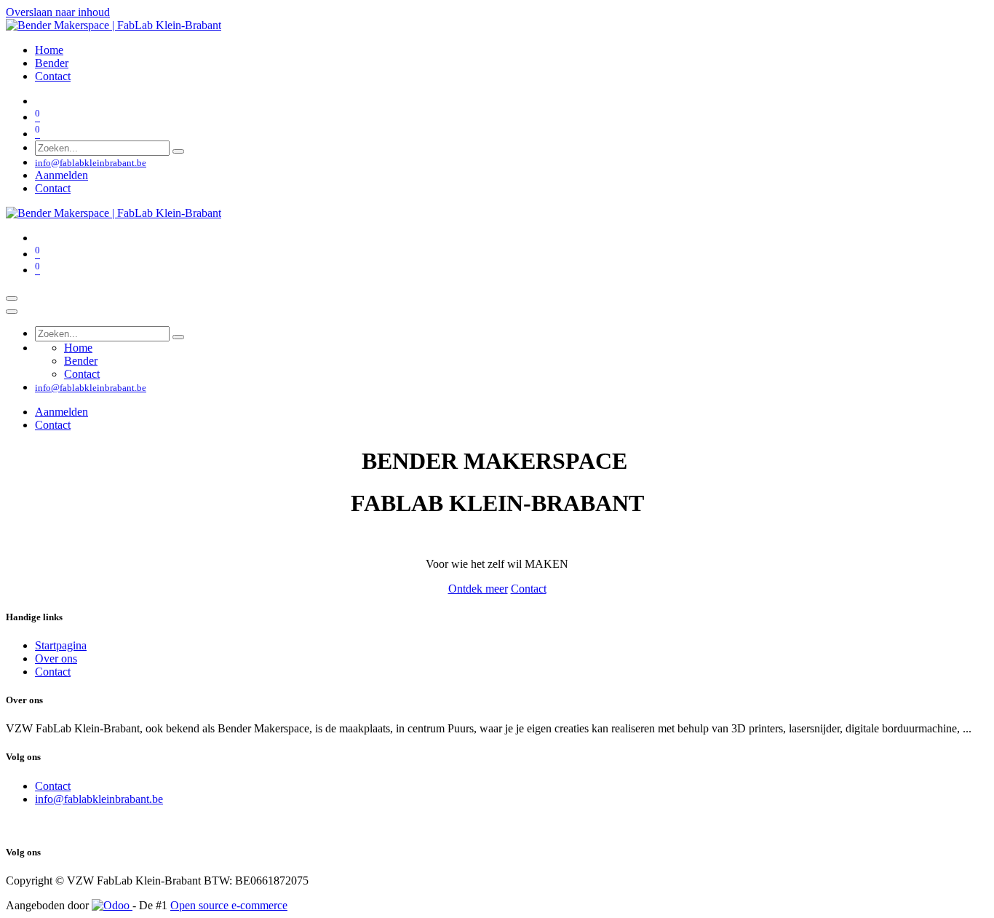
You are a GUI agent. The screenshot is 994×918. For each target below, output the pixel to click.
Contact (53, 188)
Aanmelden (61, 175)
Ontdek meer (478, 588)
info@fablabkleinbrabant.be (99, 799)
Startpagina (61, 645)
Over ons (56, 658)
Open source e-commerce (228, 905)
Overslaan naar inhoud (58, 12)
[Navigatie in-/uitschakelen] (11, 298)
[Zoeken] (178, 151)
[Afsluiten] (11, 311)
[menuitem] (49, 50)
